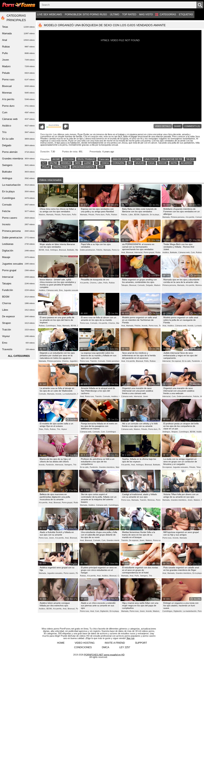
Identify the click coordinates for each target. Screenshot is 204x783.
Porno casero (18, 217)
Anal (18, 40)
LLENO (87, 163)
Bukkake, (71, 250)
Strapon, (174, 432)
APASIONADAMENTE (83, 167)
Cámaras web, (184, 252)
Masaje (18, 257)
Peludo (18, 73)
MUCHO (140, 163)
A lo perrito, (190, 217)
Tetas (198, 467)
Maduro (18, 66)
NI (96, 163)
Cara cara (104, 159)
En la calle (18, 138)
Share (177, 126)
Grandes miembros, (107, 467)
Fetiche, (124, 215)
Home (61, 642)
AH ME (56, 159)
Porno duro (18, 105)
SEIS (77, 163)
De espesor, (176, 361)
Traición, (93, 361)
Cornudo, (199, 217)
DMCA (105, 647)
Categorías (168, 14)
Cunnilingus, (51, 326)
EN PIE (53, 163)
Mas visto (146, 14)
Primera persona (18, 231)
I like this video (42, 127)
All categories (19, 356)
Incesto (18, 224)
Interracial (18, 277)
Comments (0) (192, 126)
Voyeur (64, 429)
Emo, (61, 290)
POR (101, 167)
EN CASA (69, 159)
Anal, (47, 250)
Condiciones (83, 647)
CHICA (105, 163)
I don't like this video (66, 127)
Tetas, (59, 326)
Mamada (183, 538)
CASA (151, 163)
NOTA (174, 163)
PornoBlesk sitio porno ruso (86, 14)
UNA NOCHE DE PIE (171, 159)
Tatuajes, (125, 285)
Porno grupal (18, 270)
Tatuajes (18, 283)
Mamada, (50, 215)
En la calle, (186, 361)
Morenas (18, 92)
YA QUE (190, 159)
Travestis (18, 349)
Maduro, (42, 215)
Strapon (18, 323)
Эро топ (130, 638)
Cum (18, 112)
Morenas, (199, 285)
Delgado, (149, 285)
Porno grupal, (149, 252)
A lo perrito (18, 99)
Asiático (18, 125)
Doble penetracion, (88, 250)
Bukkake (18, 171)
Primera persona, (178, 217)
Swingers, (68, 465)
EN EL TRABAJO (86, 159)
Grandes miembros (18, 158)
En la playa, (154, 215)
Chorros (18, 303)
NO (130, 163)
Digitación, (145, 215)
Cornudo (18, 204)
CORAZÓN (118, 163)
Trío (74, 465)
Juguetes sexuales (18, 263)
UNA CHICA (151, 159)
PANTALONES (60, 167)
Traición (18, 329)
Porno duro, (66, 215)
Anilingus (18, 178)
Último (114, 14)
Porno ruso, (116, 250)
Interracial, (138, 252)
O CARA (136, 159)
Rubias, (199, 252)
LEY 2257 (124, 647)
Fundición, (196, 361)
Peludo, (58, 215)
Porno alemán (18, 152)
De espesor (18, 316)
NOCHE (162, 163)
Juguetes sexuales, (72, 290)
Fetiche (18, 211)
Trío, (58, 429)
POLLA (45, 167)
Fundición (18, 290)
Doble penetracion (18, 237)
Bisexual (18, 86)
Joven (145, 396)
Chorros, (93, 283)
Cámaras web (18, 119)
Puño (74, 215)
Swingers (18, 165)
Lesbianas (18, 244)
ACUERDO (186, 163)
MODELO (66, 163)
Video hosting (85, 642)
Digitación (18, 250)
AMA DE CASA (120, 159)
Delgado (18, 145)
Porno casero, (69, 573)
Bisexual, (62, 250)
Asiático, (165, 252)
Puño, (108, 215)
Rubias (114, 215)
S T (44, 163)
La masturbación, (70, 394)
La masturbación (18, 184)
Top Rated (129, 14)
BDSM (18, 296)
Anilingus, (54, 250)
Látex (18, 309)
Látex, (130, 215)
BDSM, (137, 215)
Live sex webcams (49, 14)
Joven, (190, 500)
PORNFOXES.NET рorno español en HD (104, 654)
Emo (18, 342)
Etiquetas (186, 14)
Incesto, (145, 326)
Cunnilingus (111, 432)
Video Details (163, 126)
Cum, (193, 252)
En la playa (18, 191)
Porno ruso (18, 79)
